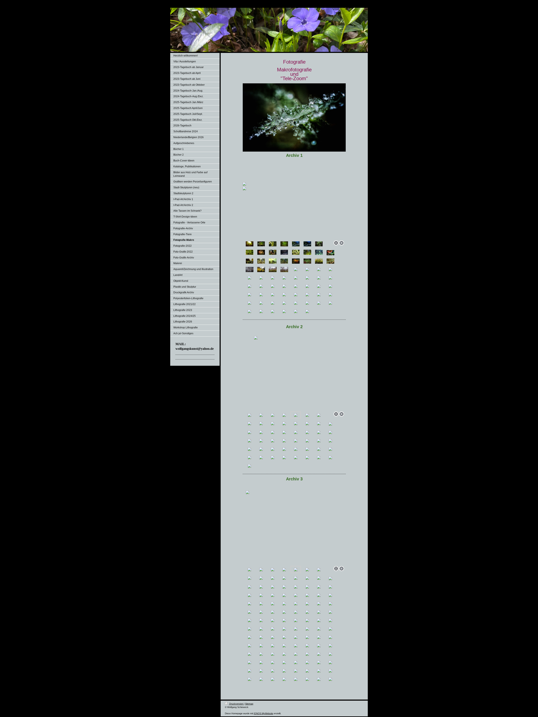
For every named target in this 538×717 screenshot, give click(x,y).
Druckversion (236, 704)
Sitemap (249, 704)
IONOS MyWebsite (263, 713)
